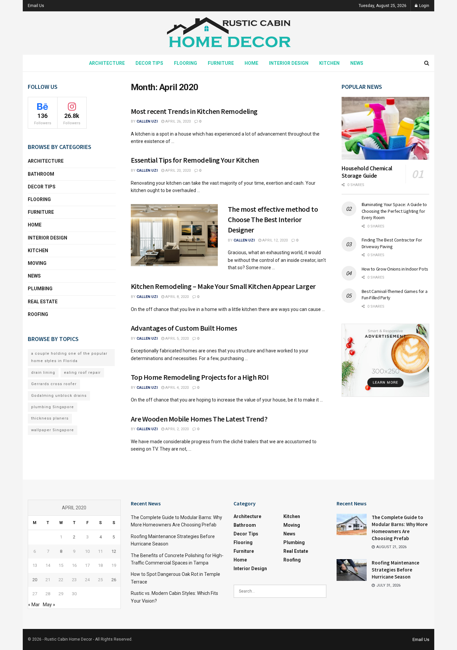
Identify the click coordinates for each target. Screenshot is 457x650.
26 (113, 579)
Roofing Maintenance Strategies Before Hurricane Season (395, 569)
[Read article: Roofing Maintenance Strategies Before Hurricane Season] (352, 570)
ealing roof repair (82, 372)
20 (34, 579)
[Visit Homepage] (228, 33)
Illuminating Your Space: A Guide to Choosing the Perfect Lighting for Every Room (394, 210)
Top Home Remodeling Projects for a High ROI (200, 377)
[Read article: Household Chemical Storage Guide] (386, 128)
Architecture (107, 63)
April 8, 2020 (176, 297)
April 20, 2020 (177, 170)
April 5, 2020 (176, 338)
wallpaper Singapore (52, 430)
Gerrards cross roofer (54, 384)
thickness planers (50, 418)
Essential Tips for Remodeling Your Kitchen (195, 160)
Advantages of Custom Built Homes (184, 328)
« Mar (34, 604)
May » (49, 604)
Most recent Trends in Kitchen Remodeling (194, 111)
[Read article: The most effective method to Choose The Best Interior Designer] (174, 235)
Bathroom (41, 174)
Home (251, 63)
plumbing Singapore (52, 407)
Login (423, 5)
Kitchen (329, 63)
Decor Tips (149, 63)
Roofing (38, 314)
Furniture (221, 63)
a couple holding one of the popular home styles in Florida (69, 357)
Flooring (185, 63)
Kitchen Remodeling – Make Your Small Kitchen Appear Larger (223, 286)
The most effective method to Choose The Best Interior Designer (273, 219)
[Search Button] (426, 63)
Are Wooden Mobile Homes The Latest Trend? (199, 419)
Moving (37, 263)
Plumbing (40, 288)
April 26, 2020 (177, 121)
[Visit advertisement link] (386, 360)
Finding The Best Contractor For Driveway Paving (392, 243)
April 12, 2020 (274, 240)
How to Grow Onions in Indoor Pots (395, 269)
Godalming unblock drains (59, 395)
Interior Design (288, 63)
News (356, 63)
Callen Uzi (147, 121)
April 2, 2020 (176, 429)
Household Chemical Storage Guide (367, 172)
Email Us (36, 5)
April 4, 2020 (176, 387)
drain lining (43, 372)
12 (113, 551)
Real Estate (43, 301)
